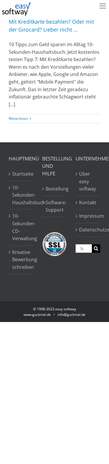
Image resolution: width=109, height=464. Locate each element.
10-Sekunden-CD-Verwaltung (21, 227)
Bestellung (55, 189)
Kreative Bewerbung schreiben (21, 259)
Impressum (88, 216)
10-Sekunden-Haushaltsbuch (21, 195)
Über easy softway (87, 181)
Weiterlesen (18, 118)
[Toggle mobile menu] (103, 6)
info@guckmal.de (71, 314)
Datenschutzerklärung (88, 229)
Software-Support (55, 206)
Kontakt (87, 202)
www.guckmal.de (37, 314)
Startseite (21, 174)
